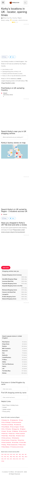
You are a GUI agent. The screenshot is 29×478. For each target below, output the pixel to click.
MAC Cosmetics (6, 348)
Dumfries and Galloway (8, 424)
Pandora (4, 346)
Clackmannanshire (17, 422)
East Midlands (6, 427)
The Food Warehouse (8, 364)
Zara (3, 353)
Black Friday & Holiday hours (10, 405)
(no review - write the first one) (20, 20)
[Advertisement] (14, 39)
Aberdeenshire (14, 420)
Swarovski (5, 350)
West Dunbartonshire (13, 444)
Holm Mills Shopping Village (9, 279)
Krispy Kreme (5, 344)
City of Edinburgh (7, 422)
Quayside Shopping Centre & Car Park (12, 285)
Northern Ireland (21, 435)
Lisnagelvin (5, 294)
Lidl (3, 368)
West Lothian (23, 444)
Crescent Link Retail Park (9, 292)
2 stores (19, 78)
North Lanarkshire (21, 433)
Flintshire (9, 429)
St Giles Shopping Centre (9, 296)
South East (14, 440)
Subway (4, 373)
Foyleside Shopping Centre (9, 283)
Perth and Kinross (7, 438)
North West (5, 435)
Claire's (4, 366)
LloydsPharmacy (6, 357)
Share (4, 57)
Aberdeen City (6, 420)
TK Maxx (4, 359)
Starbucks (5, 355)
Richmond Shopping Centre (9, 290)
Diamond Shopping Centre (9, 299)
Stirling (4, 444)
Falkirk (22, 427)
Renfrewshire (16, 438)
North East (5, 433)
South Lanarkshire (7, 442)
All (3, 461)
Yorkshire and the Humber (17, 447)
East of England (15, 427)
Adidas (4, 362)
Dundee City (18, 424)
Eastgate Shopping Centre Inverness (12, 275)
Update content (6, 409)
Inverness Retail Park (7, 281)
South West (15, 442)
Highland (23, 429)
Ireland (8, 94)
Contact (4, 407)
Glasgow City (16, 429)
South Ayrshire (6, 440)
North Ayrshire (23, 431)
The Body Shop (6, 371)
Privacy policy (6, 411)
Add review (6, 267)
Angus (21, 420)
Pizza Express (6, 341)
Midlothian (16, 431)
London (9, 431)
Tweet (12, 57)
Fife (4, 429)
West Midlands (6, 447)
